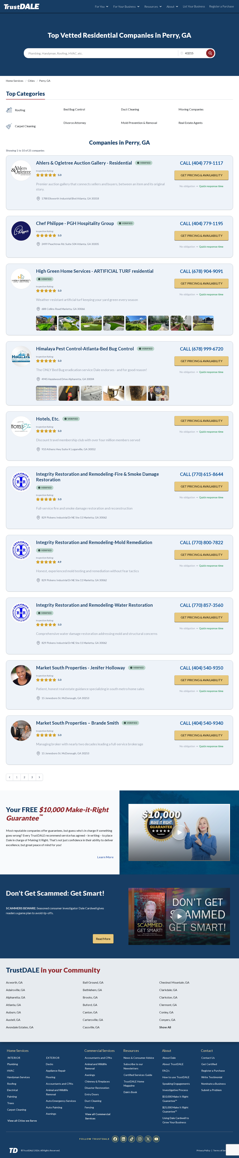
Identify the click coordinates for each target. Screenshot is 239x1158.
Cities (31, 80)
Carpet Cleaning (25, 126)
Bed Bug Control (74, 109)
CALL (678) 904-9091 (201, 271)
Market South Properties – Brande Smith (77, 723)
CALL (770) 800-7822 (201, 542)
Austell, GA (13, 1019)
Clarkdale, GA (168, 990)
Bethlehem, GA (92, 990)
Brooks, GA (90, 997)
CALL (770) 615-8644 (201, 474)
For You (100, 6)
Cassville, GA (91, 1027)
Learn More (105, 857)
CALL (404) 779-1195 (201, 223)
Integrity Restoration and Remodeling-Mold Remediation (94, 542)
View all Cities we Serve (22, 1120)
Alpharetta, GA (15, 997)
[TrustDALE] (21, 6)
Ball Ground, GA (93, 982)
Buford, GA (90, 1005)
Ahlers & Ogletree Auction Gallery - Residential (84, 162)
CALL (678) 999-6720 (201, 348)
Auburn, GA (13, 1012)
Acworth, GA (14, 982)
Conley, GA (166, 1012)
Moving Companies (191, 109)
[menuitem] (22, 1064)
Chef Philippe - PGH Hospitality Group (75, 223)
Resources (151, 6)
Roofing (20, 110)
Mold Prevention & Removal (139, 122)
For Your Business (124, 6)
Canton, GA (90, 1012)
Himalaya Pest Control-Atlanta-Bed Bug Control (85, 348)
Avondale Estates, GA (19, 1027)
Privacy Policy (203, 1150)
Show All (165, 1027)
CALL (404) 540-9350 (201, 668)
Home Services (15, 80)
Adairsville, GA (15, 990)
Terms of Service (221, 1150)
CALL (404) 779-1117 (201, 163)
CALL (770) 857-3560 (201, 605)
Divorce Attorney (74, 122)
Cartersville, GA (93, 1019)
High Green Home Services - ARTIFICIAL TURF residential (94, 271)
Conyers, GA (167, 1019)
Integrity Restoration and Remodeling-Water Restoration (94, 605)
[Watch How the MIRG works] (179, 832)
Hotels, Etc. (47, 418)
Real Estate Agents (191, 122)
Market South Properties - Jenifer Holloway (80, 667)
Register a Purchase (221, 6)
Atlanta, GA (13, 1005)
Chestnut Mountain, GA (174, 982)
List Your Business (194, 6)
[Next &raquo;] (39, 777)
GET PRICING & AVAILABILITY (201, 175)
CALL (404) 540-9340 (201, 723)
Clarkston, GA (168, 997)
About (170, 6)
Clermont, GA (168, 1005)
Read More (103, 938)
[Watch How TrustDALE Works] (179, 916)
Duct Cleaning (130, 109)
